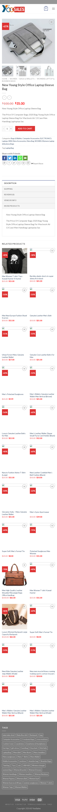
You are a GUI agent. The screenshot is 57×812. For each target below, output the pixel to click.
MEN (10, 141)
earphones (20, 744)
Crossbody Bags (28, 739)
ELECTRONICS (45, 138)
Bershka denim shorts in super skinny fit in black (41, 277)
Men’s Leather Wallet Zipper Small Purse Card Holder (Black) (42, 434)
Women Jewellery (25, 774)
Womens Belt (22, 778)
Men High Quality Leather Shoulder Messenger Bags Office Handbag (12, 592)
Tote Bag (6, 765)
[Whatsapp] (20, 158)
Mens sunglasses (9, 757)
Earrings (6, 748)
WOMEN (13, 79)
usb (19, 765)
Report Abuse (38, 163)
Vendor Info (10, 200)
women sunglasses (31, 783)
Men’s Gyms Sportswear (39, 512)
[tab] (28, 183)
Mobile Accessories (10, 761)
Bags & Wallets (26, 79)
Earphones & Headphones (36, 744)
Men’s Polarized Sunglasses (12, 394)
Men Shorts (27, 752)
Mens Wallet (35, 757)
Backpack (33, 735)
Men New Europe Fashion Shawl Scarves (14, 317)
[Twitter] (9, 158)
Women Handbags (10, 774)
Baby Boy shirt (22, 735)
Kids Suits (43, 748)
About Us (9, 804)
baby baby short (9, 735)
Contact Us (20, 804)
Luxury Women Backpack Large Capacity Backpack (14, 633)
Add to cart (25, 128)
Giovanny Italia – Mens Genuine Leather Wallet (14, 513)
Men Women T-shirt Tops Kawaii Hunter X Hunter (12, 277)
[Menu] (53, 8)
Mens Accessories (19, 141)
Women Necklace (41, 774)
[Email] (25, 158)
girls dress (15, 748)
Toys (14, 765)
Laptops (5, 141)
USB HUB (26, 765)
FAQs (50, 804)
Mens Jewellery (39, 752)
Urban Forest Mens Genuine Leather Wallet (13, 356)
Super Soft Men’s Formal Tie (13, 551)
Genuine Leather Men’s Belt (41, 316)
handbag (24, 748)
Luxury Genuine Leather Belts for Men (13, 434)
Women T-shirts (46, 783)
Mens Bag (30, 141)
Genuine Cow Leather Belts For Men (42, 356)
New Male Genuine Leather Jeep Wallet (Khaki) (12, 672)
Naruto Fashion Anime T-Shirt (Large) (14, 474)
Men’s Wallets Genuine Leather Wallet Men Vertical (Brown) (42, 395)
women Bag (7, 770)
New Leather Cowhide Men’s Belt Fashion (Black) (41, 474)
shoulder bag (33, 761)
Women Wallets (21, 787)
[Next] (50, 41)
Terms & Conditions (37, 804)
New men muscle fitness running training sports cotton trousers (42, 672)
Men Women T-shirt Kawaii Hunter (40, 591)
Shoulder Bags (46, 761)
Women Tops (8, 787)
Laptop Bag (9, 148)
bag (41, 735)
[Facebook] (4, 158)
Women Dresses (35, 770)
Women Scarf (34, 778)
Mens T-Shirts (23, 757)
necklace (22, 761)
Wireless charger (38, 765)
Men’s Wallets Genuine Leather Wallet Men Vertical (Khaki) (42, 712)
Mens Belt (17, 752)
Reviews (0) (9, 195)
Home (4, 79)
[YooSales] (13, 8)
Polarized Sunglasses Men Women (40, 552)
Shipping (8, 189)
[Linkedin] (15, 158)
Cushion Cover (8, 744)
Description (10, 183)
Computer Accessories (31, 138)
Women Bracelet (20, 770)
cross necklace (42, 739)
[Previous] (6, 41)
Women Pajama (9, 778)
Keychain (33, 748)
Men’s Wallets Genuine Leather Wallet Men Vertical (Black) (14, 712)
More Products (12, 206)
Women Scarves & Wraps (12, 783)
